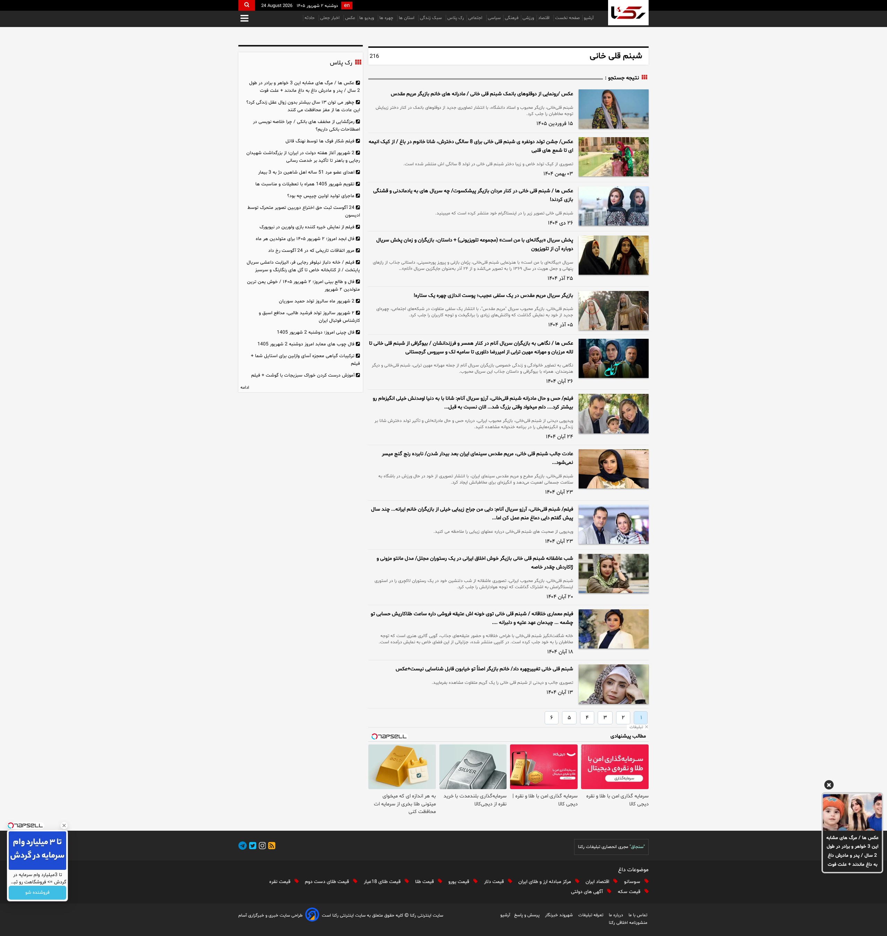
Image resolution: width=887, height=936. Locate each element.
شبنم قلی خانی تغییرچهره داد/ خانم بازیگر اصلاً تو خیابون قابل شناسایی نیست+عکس (484, 669)
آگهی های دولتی (587, 892)
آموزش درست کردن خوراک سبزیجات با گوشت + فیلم (302, 375)
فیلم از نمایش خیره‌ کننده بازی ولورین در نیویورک (307, 227)
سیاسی (494, 18)
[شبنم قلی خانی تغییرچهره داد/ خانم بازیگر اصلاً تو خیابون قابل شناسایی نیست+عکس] (614, 684)
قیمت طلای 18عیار (383, 881)
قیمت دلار (494, 881)
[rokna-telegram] (242, 847)
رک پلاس (455, 18)
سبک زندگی (431, 18)
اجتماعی (476, 18)
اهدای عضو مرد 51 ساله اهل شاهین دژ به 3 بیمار (306, 172)
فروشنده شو (37, 893)
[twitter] (251, 847)
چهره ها (387, 18)
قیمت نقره (280, 881)
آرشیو (589, 18)
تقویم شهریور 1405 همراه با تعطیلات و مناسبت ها (304, 184)
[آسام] (312, 916)
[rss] (270, 847)
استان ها (407, 18)
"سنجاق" (637, 847)
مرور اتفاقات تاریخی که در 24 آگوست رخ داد (311, 250)
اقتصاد (544, 18)
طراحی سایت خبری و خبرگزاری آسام (270, 915)
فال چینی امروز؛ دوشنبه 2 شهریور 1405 (315, 332)
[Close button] (64, 825)
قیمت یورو (459, 881)
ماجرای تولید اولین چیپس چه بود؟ (320, 196)
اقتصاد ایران (598, 881)
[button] (244, 19)
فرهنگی (511, 18)
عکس (350, 18)
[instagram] (261, 847)
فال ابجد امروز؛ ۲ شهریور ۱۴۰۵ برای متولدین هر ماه (305, 239)
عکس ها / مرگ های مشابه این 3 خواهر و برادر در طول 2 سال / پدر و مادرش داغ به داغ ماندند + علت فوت (852, 851)
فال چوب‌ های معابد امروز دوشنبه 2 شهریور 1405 (305, 344)
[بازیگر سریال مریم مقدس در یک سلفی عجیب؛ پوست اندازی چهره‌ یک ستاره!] (614, 310)
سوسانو (633, 881)
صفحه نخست (567, 18)
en (347, 5)
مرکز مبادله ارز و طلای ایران (545, 881)
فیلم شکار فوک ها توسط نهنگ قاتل (320, 141)
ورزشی (528, 18)
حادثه (310, 18)
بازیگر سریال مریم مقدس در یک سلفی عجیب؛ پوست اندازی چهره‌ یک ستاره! (493, 295)
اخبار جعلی (330, 18)
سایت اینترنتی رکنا (426, 915)
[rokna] (628, 12)
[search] (246, 5)
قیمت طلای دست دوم (327, 881)
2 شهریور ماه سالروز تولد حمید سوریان (316, 301)
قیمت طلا (425, 881)
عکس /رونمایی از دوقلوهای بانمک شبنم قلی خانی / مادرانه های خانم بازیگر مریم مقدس (482, 94)
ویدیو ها (367, 18)
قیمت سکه (630, 892)
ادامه (244, 388)
